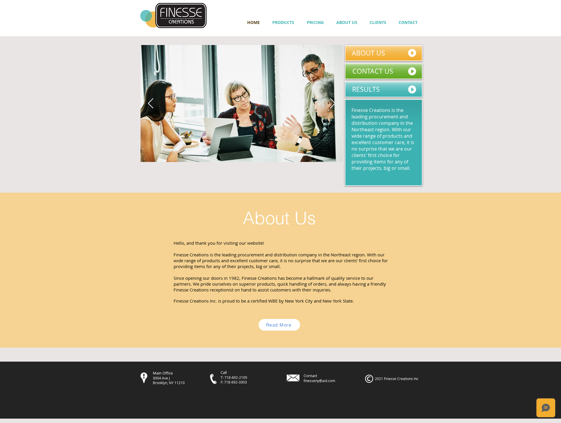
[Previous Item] (150, 103)
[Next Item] (332, 103)
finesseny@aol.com (319, 380)
